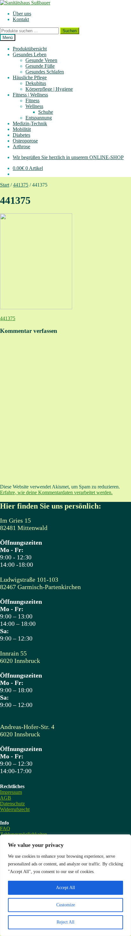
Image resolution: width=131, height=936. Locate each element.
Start (4, 185)
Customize (65, 904)
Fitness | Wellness (30, 94)
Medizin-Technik (30, 123)
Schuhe (45, 112)
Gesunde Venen (41, 60)
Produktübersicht (30, 48)
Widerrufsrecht (15, 809)
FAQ (5, 828)
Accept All (65, 887)
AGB (5, 798)
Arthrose (21, 146)
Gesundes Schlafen (44, 71)
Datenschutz (12, 803)
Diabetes (21, 135)
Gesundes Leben (29, 54)
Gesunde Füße (40, 66)
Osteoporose (25, 140)
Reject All (65, 922)
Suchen (70, 30)
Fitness (32, 100)
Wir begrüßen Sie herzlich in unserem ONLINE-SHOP (68, 157)
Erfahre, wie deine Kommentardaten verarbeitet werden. (56, 492)
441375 (20, 185)
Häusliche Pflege (30, 77)
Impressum (11, 792)
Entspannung (38, 117)
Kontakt (21, 19)
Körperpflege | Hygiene (49, 89)
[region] (65, 885)
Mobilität (22, 129)
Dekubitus (35, 83)
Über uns (22, 13)
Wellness (34, 106)
